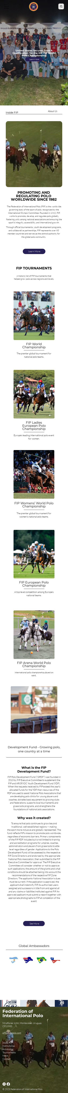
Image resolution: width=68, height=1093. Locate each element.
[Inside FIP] (21, 1042)
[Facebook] (8, 1084)
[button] (56, 183)
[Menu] (7, 6)
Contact (6, 1058)
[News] (21, 1055)
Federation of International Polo (22, 1013)
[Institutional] (21, 1046)
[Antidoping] (21, 1049)
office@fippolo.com (11, 1032)
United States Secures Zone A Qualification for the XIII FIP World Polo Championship (34, 53)
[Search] (61, 6)
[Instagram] (4, 1084)
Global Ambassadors (34, 946)
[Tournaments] (21, 1052)
